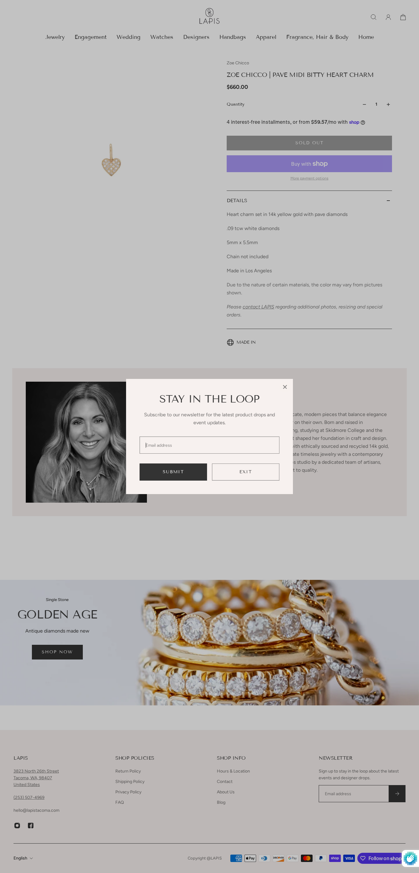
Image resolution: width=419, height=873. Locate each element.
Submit (173, 471)
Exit (246, 471)
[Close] (284, 386)
